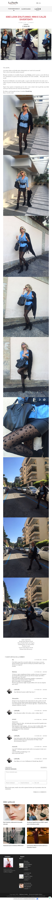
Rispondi (45, 659)
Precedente (9, 767)
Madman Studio (23, 894)
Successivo (44, 767)
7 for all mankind (29, 644)
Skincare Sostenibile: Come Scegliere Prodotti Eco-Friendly (28, 864)
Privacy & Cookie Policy (35, 894)
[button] (23, 26)
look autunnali (36, 70)
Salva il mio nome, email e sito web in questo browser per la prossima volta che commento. (25, 788)
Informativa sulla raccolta (18, 898)
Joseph (28, 646)
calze (26, 87)
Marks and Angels (29, 643)
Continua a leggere (8, 871)
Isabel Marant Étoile (28, 641)
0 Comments (26, 880)
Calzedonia (27, 639)
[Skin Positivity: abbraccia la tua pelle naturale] (21, 886)
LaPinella (16, 689)
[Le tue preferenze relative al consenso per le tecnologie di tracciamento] (50, 898)
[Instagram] (21, 858)
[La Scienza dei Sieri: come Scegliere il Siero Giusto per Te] (21, 876)
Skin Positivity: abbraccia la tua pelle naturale (28, 885)
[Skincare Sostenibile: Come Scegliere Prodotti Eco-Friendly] (21, 865)
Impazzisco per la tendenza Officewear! (13, 845)
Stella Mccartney (28, 649)
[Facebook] (20, 858)
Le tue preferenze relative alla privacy (29, 898)
